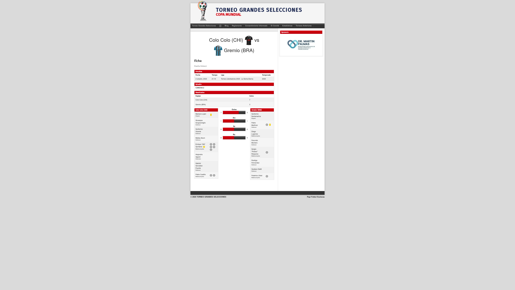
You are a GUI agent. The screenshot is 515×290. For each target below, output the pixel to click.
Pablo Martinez (254, 124)
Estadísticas (287, 25)
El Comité (275, 25)
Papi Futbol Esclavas (316, 196)
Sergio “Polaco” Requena (254, 151)
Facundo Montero (254, 141)
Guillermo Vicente (199, 130)
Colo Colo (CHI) (201, 100)
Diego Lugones (254, 132)
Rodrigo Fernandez (255, 161)
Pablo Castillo (201, 174)
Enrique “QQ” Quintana (200, 145)
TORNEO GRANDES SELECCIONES (259, 10)
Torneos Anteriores (304, 25)
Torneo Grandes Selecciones (204, 25)
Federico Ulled (256, 175)
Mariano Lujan (201, 114)
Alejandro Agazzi (199, 155)
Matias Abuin (200, 138)
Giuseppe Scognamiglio (201, 121)
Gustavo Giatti (256, 169)
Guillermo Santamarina (256, 115)
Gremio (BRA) (201, 104)
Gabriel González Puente (199, 165)
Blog (227, 25)
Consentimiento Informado (256, 25)
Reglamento (237, 25)
